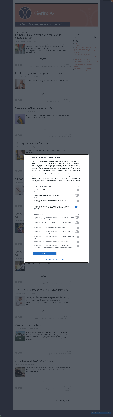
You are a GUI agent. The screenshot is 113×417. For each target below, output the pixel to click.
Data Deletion (47, 259)
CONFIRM (45, 253)
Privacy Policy (65, 259)
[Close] (85, 157)
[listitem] (56, 186)
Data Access (56, 259)
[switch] (77, 190)
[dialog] (56, 209)
